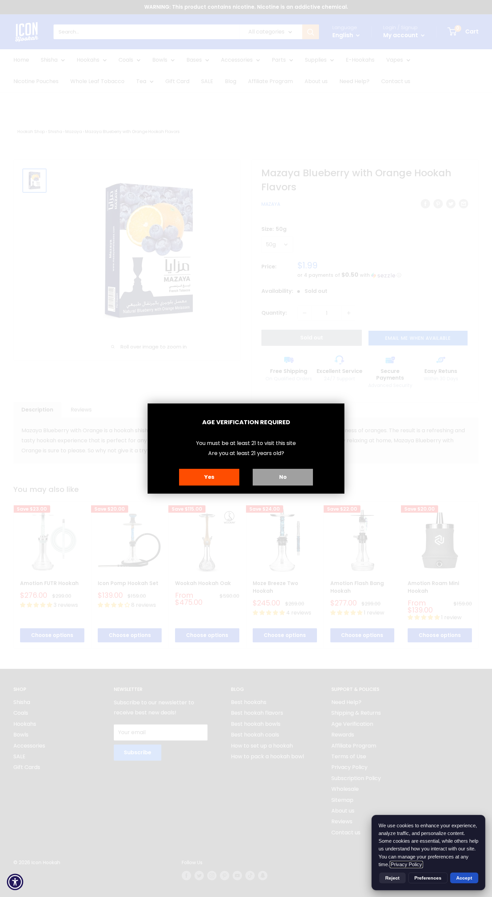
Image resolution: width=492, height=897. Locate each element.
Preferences (427, 878)
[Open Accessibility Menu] (15, 882)
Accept (464, 878)
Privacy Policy (406, 864)
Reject (392, 878)
